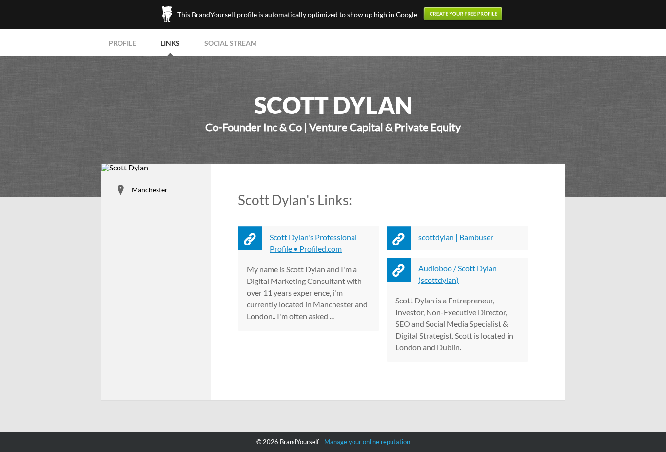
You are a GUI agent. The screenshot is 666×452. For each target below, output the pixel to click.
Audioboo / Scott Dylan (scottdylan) (457, 274)
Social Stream (230, 43)
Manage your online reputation (367, 442)
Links (170, 43)
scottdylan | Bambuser (455, 237)
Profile (122, 43)
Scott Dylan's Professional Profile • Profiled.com (313, 242)
